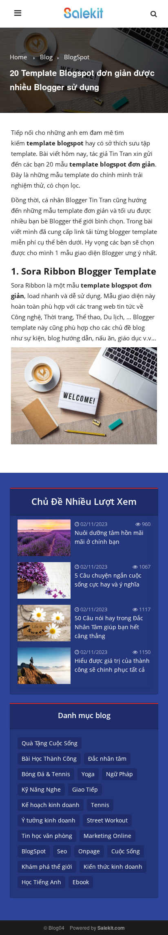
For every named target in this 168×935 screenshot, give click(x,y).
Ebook (81, 882)
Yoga (88, 774)
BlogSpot (76, 57)
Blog (46, 57)
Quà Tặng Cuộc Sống (49, 743)
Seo (62, 851)
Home (18, 57)
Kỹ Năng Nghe (41, 789)
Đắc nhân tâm (107, 758)
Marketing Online (107, 836)
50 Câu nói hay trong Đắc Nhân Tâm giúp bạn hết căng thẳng (109, 627)
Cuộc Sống (125, 851)
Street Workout (107, 820)
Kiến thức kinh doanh (113, 866)
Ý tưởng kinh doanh (48, 820)
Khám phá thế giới (47, 866)
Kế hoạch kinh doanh (51, 805)
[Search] (153, 16)
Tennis (100, 805)
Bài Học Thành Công (49, 758)
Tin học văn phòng (47, 836)
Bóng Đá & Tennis (46, 774)
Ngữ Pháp (119, 774)
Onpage (89, 851)
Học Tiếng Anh (41, 882)
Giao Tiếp (85, 789)
